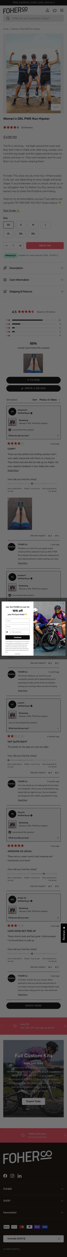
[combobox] (8, 632)
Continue (17, 637)
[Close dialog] (63, 603)
